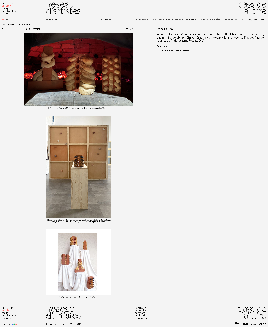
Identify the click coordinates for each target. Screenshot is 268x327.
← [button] (3, 29)
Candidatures (9, 10)
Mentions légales (144, 318)
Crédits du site (143, 315)
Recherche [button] (106, 20)
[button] (12, 324)
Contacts (140, 313)
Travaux (18, 24)
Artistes (6, 5)
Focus (5, 8)
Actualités (7, 3)
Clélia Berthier (11, 24)
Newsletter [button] (51, 20)
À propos (7, 13)
